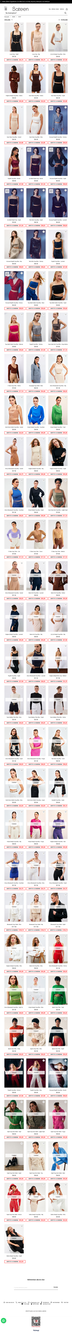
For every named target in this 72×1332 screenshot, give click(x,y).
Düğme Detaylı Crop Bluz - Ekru (14, 966)
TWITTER (66, 1302)
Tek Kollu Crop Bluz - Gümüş (36, 261)
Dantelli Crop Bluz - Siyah (58, 800)
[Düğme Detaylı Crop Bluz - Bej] (36, 451)
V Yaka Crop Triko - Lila (14, 551)
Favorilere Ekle (22, 24)
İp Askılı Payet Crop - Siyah (14, 220)
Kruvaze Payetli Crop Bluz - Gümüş (58, 137)
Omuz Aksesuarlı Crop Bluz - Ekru (36, 883)
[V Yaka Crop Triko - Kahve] (14, 368)
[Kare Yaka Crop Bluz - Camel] (14, 119)
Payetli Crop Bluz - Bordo (14, 178)
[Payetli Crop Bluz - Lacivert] (58, 244)
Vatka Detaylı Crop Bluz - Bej (36, 1214)
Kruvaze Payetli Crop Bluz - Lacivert (58, 220)
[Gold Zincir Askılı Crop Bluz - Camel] (14, 410)
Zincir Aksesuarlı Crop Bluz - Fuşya (36, 758)
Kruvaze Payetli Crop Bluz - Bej (14, 261)
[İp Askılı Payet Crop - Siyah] (14, 202)
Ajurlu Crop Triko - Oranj (14, 1048)
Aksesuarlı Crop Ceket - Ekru (14, 924)
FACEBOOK (46, 1302)
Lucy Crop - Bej (36, 54)
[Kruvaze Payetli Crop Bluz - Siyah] (58, 161)
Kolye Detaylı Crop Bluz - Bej (14, 841)
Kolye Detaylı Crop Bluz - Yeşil (57, 427)
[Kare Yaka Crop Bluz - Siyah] (58, 78)
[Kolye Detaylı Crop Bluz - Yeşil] (58, 410)
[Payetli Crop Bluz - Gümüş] (36, 327)
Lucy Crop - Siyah (14, 54)
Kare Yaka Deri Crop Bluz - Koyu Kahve (58, 344)
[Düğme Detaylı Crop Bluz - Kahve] (14, 78)
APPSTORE (36, 1304)
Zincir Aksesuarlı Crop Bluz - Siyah (14, 758)
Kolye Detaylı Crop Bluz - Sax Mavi (36, 427)
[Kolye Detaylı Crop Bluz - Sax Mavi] (36, 410)
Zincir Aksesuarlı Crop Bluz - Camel (14, 593)
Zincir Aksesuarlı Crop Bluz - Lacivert (36, 675)
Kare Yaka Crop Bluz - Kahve (36, 95)
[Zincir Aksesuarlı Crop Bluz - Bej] (58, 368)
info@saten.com (34, 1302)
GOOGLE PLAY (46, 1304)
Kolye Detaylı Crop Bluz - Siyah (36, 510)
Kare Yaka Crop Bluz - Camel (14, 137)
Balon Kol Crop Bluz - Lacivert (36, 593)
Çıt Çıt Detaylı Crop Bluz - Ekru (58, 54)
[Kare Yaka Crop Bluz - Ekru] (36, 119)
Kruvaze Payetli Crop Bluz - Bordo (58, 1090)
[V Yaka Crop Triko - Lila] (14, 534)
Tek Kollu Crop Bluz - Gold (58, 758)
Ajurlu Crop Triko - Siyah (58, 1048)
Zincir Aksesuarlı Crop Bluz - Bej (58, 385)
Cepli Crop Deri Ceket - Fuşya (58, 1131)
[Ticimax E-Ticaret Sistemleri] (36, 1331)
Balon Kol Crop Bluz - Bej (36, 634)
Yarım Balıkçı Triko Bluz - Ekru (14, 717)
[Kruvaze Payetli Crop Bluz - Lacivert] (58, 202)
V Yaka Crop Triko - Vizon (36, 551)
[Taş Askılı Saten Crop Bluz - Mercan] (14, 327)
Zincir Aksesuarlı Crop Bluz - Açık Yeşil (14, 1007)
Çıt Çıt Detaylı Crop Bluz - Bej (58, 634)
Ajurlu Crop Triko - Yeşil (58, 1007)
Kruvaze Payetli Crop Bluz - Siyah (58, 178)
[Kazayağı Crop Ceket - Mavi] (36, 368)
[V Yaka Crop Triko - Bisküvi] (58, 534)
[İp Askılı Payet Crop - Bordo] (36, 161)
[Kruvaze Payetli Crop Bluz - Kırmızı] (14, 285)
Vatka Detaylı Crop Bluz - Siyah (14, 1256)
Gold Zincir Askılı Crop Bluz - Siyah (36, 800)
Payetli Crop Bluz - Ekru (36, 1090)
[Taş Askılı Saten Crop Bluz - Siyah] (58, 285)
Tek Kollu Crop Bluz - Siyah (36, 220)
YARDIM (62, 9)
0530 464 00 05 (10, 1302)
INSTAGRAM (56, 1302)
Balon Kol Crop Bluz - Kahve (58, 593)
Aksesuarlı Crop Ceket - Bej (36, 924)
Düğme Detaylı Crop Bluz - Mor (58, 841)
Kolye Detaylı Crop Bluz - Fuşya (36, 841)
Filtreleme (64, 20)
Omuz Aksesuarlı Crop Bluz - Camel (14, 468)
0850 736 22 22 (22, 1302)
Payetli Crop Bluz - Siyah (14, 675)
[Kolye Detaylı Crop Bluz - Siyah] (36, 492)
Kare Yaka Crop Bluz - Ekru (36, 137)
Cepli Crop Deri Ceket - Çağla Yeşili (36, 1131)
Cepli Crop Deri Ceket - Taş (36, 1173)
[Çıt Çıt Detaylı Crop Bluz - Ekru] (58, 37)
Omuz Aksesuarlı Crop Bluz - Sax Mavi (14, 883)
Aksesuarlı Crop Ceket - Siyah (58, 924)
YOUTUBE (26, 1304)
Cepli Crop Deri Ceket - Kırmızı (14, 1214)
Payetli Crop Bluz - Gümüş (36, 344)
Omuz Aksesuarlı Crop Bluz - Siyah (58, 883)
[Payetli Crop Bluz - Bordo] (14, 161)
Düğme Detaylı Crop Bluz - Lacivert (14, 634)
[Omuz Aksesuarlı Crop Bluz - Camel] (14, 451)
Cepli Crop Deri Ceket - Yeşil (14, 1131)
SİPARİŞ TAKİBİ (55, 9)
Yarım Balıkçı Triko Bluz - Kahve (58, 717)
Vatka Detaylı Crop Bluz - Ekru (58, 1214)
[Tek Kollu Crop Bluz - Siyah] (36, 202)
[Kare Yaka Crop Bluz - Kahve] (36, 78)
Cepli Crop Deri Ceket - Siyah (14, 1173)
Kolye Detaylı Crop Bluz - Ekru (36, 1007)
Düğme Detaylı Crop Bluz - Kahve (14, 95)
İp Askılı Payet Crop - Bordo (36, 178)
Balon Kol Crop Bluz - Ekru (36, 966)
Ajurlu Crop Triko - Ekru (36, 1048)
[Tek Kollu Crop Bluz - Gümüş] (36, 244)
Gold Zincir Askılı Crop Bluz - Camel (14, 427)
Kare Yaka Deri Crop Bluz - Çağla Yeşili (58, 510)
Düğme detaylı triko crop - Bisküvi (58, 675)
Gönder (56, 1287)
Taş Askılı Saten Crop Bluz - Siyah (58, 302)
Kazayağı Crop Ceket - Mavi (36, 385)
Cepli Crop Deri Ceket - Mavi (58, 1173)
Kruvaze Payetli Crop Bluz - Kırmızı (14, 302)
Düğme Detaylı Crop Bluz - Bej (36, 468)
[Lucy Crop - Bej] (36, 37)
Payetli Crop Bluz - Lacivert (58, 261)
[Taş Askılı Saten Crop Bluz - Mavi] (36, 285)
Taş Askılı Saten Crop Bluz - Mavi (36, 302)
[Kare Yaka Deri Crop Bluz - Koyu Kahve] (58, 327)
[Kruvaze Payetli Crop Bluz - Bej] (14, 244)
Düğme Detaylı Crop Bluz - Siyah (58, 468)
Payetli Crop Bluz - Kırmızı (14, 1090)
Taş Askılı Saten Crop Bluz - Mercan (14, 344)
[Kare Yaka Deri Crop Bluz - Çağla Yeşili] (58, 492)
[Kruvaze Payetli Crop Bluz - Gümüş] (58, 119)
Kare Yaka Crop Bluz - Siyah (58, 95)
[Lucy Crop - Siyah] (14, 37)
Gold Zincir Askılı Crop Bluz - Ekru (14, 800)
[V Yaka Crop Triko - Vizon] (36, 534)
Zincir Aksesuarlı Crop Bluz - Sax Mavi (14, 510)
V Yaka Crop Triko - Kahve (14, 385)
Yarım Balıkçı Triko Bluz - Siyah (36, 717)
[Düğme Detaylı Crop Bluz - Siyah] (58, 451)
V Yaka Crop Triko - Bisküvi (58, 551)
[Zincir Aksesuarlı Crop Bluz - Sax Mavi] (14, 492)
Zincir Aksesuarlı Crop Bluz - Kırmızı (58, 966)
